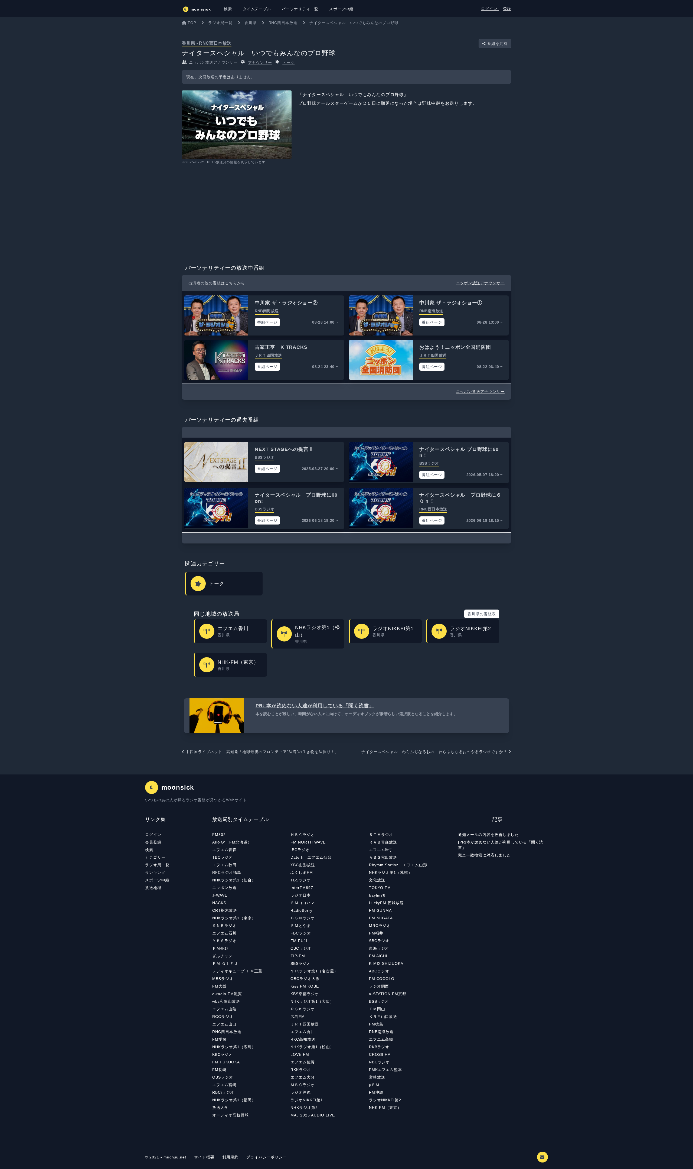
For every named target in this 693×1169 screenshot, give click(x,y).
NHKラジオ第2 (304, 1107)
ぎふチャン (222, 956)
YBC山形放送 (302, 865)
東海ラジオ (379, 948)
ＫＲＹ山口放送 (383, 1016)
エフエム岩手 (381, 850)
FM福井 (376, 933)
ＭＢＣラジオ (302, 1085)
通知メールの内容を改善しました (488, 834)
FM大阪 (219, 986)
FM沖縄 (376, 1092)
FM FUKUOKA (226, 1062)
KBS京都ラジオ (304, 994)
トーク (288, 62)
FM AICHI (378, 956)
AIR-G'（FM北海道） (231, 842)
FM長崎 (219, 1069)
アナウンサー (260, 62)
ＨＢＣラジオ (302, 834)
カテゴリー (155, 857)
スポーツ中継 (157, 880)
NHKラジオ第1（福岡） (234, 1100)
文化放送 (377, 880)
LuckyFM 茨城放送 (386, 903)
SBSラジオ (300, 963)
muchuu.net (175, 1157)
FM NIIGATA (381, 918)
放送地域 (153, 887)
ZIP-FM (297, 956)
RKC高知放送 (302, 1039)
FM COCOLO (382, 978)
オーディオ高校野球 (230, 1115)
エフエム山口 (224, 1024)
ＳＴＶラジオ (381, 834)
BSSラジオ (379, 1001)
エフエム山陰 (224, 1009)
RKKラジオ (300, 1069)
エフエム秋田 (224, 865)
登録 (507, 8)
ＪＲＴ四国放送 (304, 1024)
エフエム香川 (302, 1032)
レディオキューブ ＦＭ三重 (237, 971)
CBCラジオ (300, 948)
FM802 (219, 834)
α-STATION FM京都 (387, 994)
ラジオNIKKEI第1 (306, 1100)
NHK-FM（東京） (385, 1107)
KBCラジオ (222, 1054)
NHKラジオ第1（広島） (234, 1047)
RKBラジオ (379, 1047)
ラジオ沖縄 (300, 1092)
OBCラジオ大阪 (305, 978)
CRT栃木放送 (224, 910)
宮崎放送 (377, 1077)
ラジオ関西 (379, 986)
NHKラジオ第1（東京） (234, 918)
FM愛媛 (219, 1039)
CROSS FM (380, 1054)
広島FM (297, 1016)
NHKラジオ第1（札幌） (391, 872)
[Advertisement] (346, 212)
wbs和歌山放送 (226, 1001)
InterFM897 (301, 887)
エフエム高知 (381, 1039)
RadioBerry (301, 910)
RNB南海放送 (381, 1032)
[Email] (542, 1157)
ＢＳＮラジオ (302, 918)
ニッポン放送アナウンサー (213, 62)
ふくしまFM (301, 872)
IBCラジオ (300, 850)
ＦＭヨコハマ (302, 903)
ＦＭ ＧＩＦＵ (225, 963)
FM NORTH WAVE (307, 842)
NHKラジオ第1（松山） (312, 1047)
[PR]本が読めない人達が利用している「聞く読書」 (500, 845)
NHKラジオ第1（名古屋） (314, 971)
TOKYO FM (380, 887)
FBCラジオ (300, 933)
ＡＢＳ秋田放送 (383, 857)
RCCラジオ (222, 1016)
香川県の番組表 (482, 614)
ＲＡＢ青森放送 (383, 842)
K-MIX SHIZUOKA (386, 963)
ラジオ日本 (300, 895)
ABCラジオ (379, 971)
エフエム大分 (302, 1077)
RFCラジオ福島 (226, 872)
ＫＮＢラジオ (224, 925)
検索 (149, 850)
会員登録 (153, 842)
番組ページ (267, 322)
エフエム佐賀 (302, 1062)
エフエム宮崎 (224, 1085)
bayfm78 (377, 895)
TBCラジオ (222, 857)
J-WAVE (219, 895)
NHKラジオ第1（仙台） (234, 880)
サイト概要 (204, 1157)
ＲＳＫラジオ (302, 1009)
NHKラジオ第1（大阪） (312, 1001)
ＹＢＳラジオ (224, 941)
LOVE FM (299, 1054)
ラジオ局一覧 (157, 865)
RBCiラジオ (223, 1092)
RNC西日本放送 (226, 1032)
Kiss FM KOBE (304, 986)
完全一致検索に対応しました (484, 855)
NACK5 (219, 903)
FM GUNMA (380, 910)
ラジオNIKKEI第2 (385, 1100)
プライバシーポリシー (266, 1157)
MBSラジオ (222, 978)
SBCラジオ (379, 941)
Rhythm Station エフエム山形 (398, 865)
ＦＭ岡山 (377, 1009)
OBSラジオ (222, 1077)
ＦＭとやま (300, 925)
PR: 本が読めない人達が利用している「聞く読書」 (315, 705)
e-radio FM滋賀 (227, 994)
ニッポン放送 (224, 887)
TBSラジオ (300, 880)
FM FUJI (298, 941)
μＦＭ (374, 1085)
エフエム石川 (224, 933)
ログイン (490, 8)
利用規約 (231, 1157)
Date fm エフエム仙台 (310, 857)
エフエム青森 (224, 850)
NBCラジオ (379, 1062)
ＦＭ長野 (220, 948)
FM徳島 (376, 1024)
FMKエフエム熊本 (385, 1069)
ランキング (155, 872)
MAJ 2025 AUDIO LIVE (312, 1115)
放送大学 (220, 1107)
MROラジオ (380, 925)
